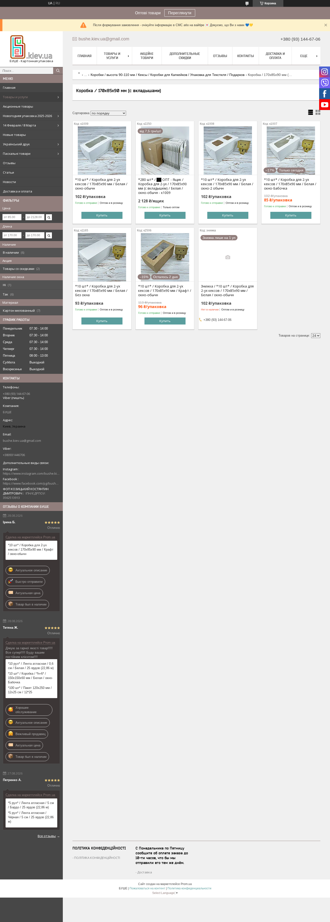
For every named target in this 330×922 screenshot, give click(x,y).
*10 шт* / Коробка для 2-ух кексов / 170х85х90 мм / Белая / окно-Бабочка (290, 184)
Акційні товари (146, 56)
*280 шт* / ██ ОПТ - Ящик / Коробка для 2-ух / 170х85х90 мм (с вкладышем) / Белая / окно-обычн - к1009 (162, 186)
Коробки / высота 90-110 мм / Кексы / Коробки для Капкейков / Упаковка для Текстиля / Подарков (167, 75)
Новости (9, 182)
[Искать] (58, 70)
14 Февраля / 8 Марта (19, 125)
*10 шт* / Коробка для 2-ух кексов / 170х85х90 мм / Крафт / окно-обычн (30, 549)
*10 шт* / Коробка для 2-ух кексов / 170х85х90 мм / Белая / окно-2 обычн (227, 184)
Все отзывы (47, 836)
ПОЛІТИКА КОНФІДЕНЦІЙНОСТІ (97, 858)
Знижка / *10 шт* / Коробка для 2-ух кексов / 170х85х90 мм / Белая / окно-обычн (227, 290)
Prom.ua (186, 884)
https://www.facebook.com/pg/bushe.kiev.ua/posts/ (31, 483)
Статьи (8, 172)
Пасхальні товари (16, 153)
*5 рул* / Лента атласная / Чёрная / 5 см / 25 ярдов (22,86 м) (31, 817)
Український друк (16, 144)
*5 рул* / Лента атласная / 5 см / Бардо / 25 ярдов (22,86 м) (31, 805)
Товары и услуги (15, 97)
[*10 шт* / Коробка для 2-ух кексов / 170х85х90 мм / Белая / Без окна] (102, 257)
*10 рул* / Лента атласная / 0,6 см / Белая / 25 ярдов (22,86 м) (31, 666)
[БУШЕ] (31, 47)
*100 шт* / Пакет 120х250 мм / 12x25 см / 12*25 (30, 690)
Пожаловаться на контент (147, 888)
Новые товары (14, 135)
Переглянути (179, 13)
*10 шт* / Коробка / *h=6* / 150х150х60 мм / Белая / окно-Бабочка (30, 678)
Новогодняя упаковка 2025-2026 (27, 116)
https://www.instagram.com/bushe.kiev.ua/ (31, 473)
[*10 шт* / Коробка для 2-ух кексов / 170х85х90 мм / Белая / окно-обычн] (102, 150)
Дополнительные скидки (185, 56)
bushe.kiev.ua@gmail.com (22, 440)
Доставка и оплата (17, 191)
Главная (9, 87)
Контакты (245, 56)
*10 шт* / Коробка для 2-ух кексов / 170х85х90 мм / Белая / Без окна (101, 290)
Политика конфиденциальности (189, 888)
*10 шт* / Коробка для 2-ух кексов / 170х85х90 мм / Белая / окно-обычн (101, 184)
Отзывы (9, 163)
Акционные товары (18, 106)
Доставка (144, 872)
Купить (102, 215)
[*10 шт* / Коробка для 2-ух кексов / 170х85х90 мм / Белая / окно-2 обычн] (228, 150)
